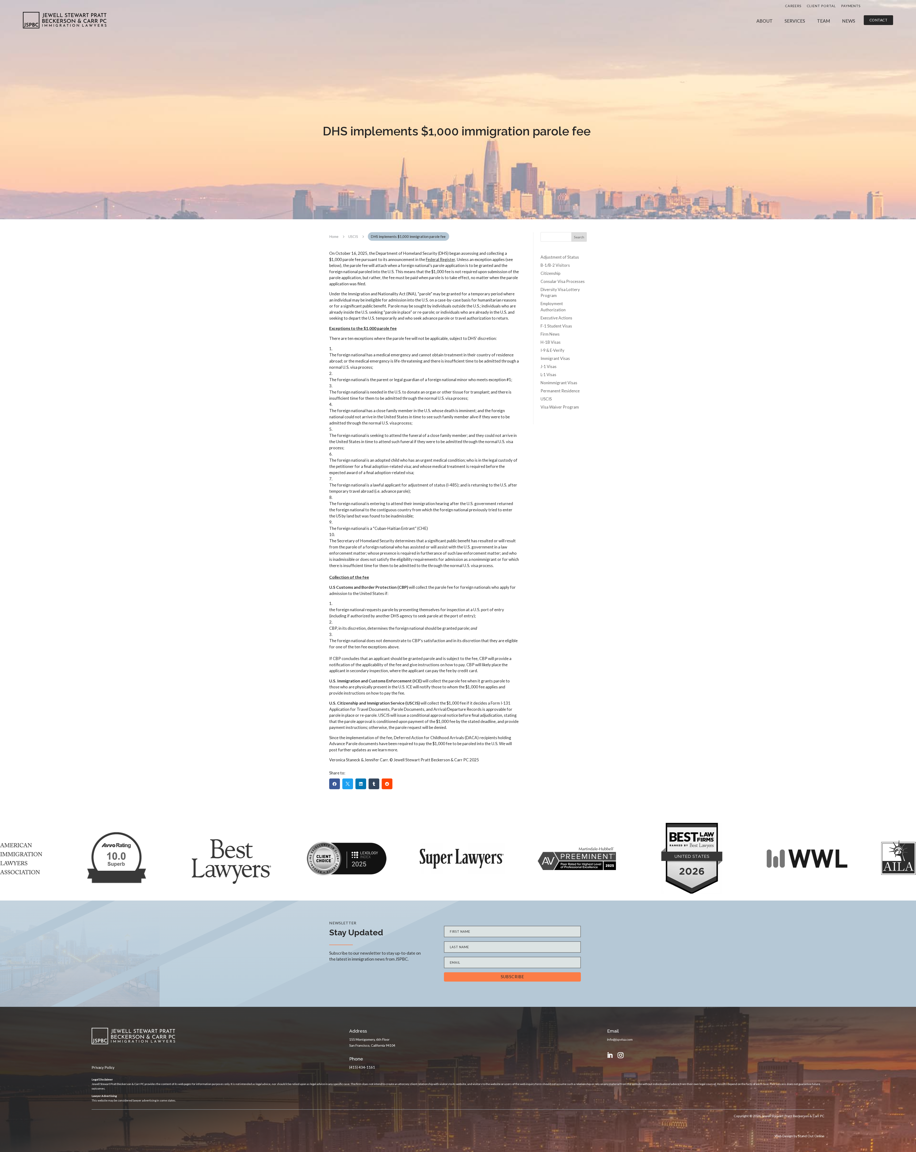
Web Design (784, 1136)
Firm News (550, 334)
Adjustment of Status (560, 257)
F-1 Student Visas (556, 325)
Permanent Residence (560, 390)
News (848, 21)
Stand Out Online (811, 1136)
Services (795, 21)
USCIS (546, 398)
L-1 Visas (548, 374)
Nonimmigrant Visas (559, 382)
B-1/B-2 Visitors (555, 265)
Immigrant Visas (555, 358)
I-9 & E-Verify (552, 350)
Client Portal (821, 6)
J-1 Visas (549, 366)
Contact (878, 20)
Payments (851, 6)
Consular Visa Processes (563, 281)
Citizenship (550, 273)
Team (823, 21)
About (764, 21)
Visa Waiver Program (560, 407)
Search (579, 237)
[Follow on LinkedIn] (610, 1055)
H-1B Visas (551, 342)
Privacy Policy (103, 1067)
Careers (793, 6)
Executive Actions (556, 317)
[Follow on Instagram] (621, 1055)
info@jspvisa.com (620, 1039)
